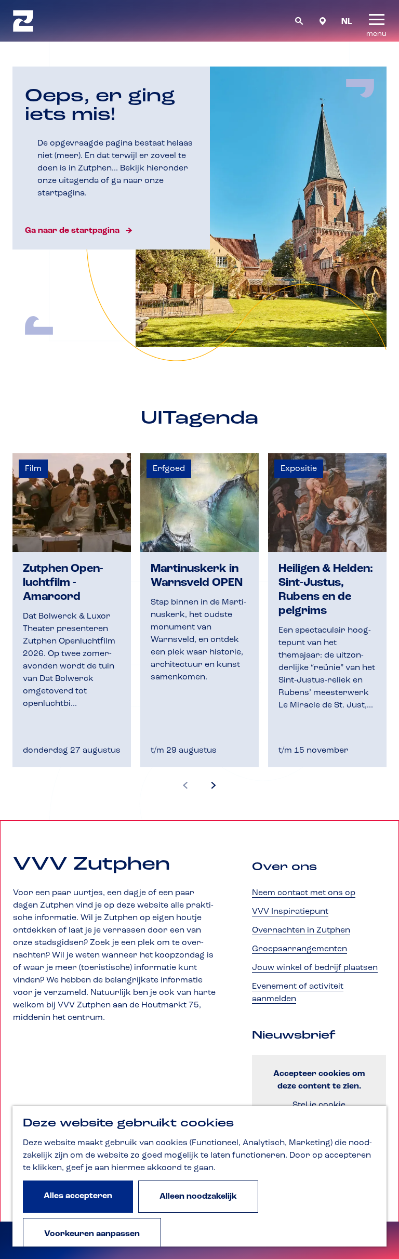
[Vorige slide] (185, 786)
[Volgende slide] (213, 786)
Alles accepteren (78, 1196)
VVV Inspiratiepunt (290, 912)
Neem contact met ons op (303, 893)
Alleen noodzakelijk (198, 1196)
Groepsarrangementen (299, 949)
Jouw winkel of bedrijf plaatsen (315, 968)
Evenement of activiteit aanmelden (297, 992)
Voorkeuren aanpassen (92, 1234)
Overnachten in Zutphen (301, 930)
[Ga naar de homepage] (23, 20)
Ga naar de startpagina (72, 231)
